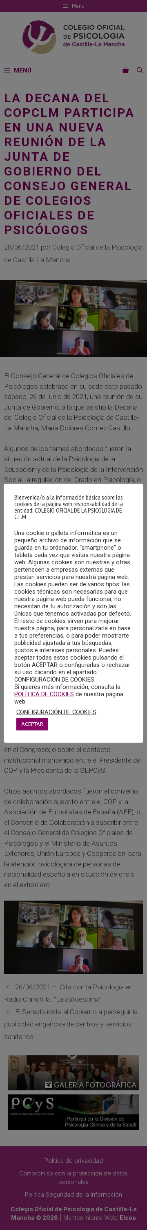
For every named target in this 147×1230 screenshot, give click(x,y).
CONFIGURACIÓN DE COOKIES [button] (56, 712)
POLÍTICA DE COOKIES (44, 694)
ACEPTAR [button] (32, 724)
